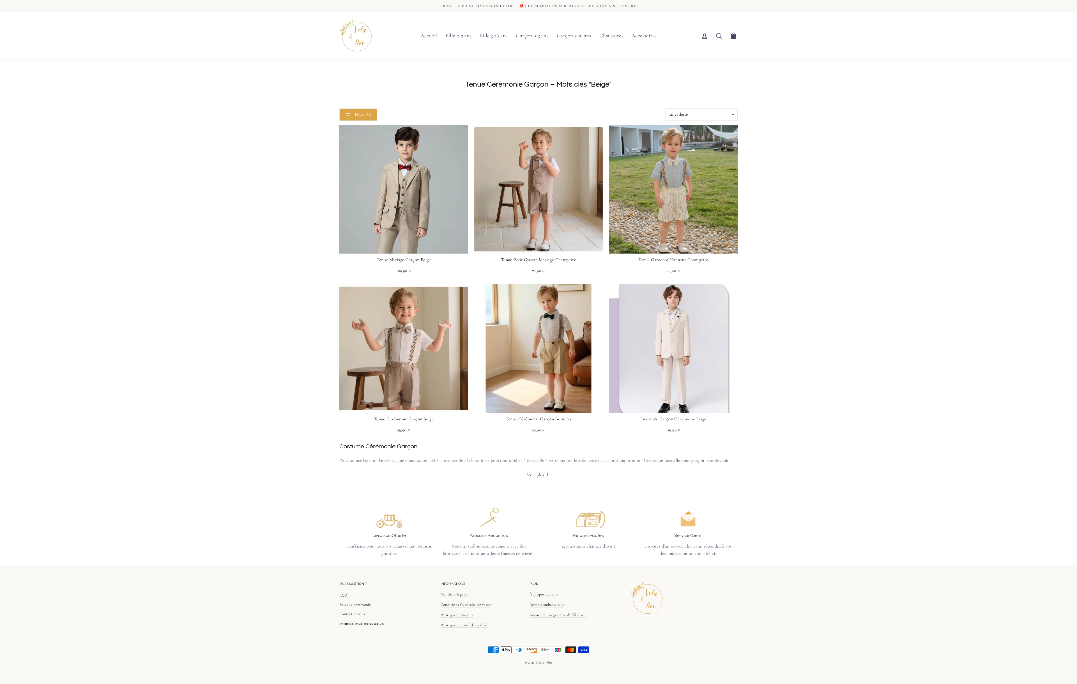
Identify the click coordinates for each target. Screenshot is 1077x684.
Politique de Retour (457, 615)
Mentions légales (454, 594)
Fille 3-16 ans (494, 35)
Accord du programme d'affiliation (558, 615)
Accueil (429, 35)
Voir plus (536, 475)
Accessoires (644, 35)
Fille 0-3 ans (458, 35)
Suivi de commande (355, 604)
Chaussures (611, 35)
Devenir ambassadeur (547, 604)
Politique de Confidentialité (464, 625)
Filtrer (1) (362, 114)
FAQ (343, 595)
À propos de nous (544, 594)
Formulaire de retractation (361, 623)
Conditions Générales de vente (466, 604)
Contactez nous (352, 613)
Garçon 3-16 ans (574, 35)
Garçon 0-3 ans (532, 35)
